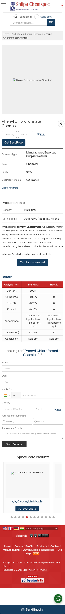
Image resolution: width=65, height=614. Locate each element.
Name (5, 362)
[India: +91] (6, 395)
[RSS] (36, 553)
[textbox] (29, 23)
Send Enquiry (34, 609)
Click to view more (10, 187)
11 (50, 517)
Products (15, 34)
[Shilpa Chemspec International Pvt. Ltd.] (30, 7)
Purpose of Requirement (14, 416)
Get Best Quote (27, 508)
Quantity (6, 402)
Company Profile (24, 546)
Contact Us (47, 549)
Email (4, 375)
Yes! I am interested (32, 262)
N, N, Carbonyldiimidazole (27, 501)
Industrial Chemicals (33, 34)
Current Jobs (30, 549)
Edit (42, 134)
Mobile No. (7, 389)
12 (54, 517)
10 (46, 517)
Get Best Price (14, 142)
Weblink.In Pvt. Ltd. (37, 569)
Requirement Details (12, 428)
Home (6, 34)
